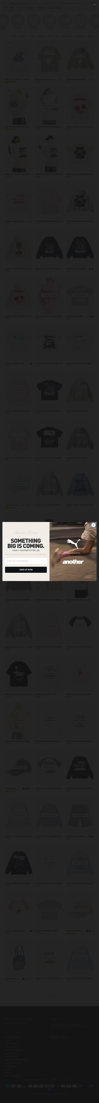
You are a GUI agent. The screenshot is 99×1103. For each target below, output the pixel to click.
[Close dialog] (93, 525)
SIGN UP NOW (26, 570)
